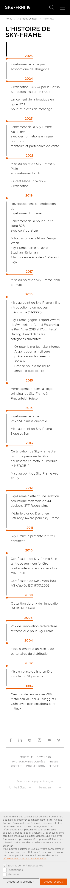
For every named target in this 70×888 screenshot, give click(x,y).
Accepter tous (53, 881)
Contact (17, 766)
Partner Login (35, 766)
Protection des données (28, 761)
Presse (53, 761)
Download (44, 757)
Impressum (26, 757)
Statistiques (15, 870)
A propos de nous (28, 18)
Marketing (14, 874)
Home (9, 18)
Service (54, 766)
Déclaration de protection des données (24, 858)
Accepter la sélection (20, 881)
